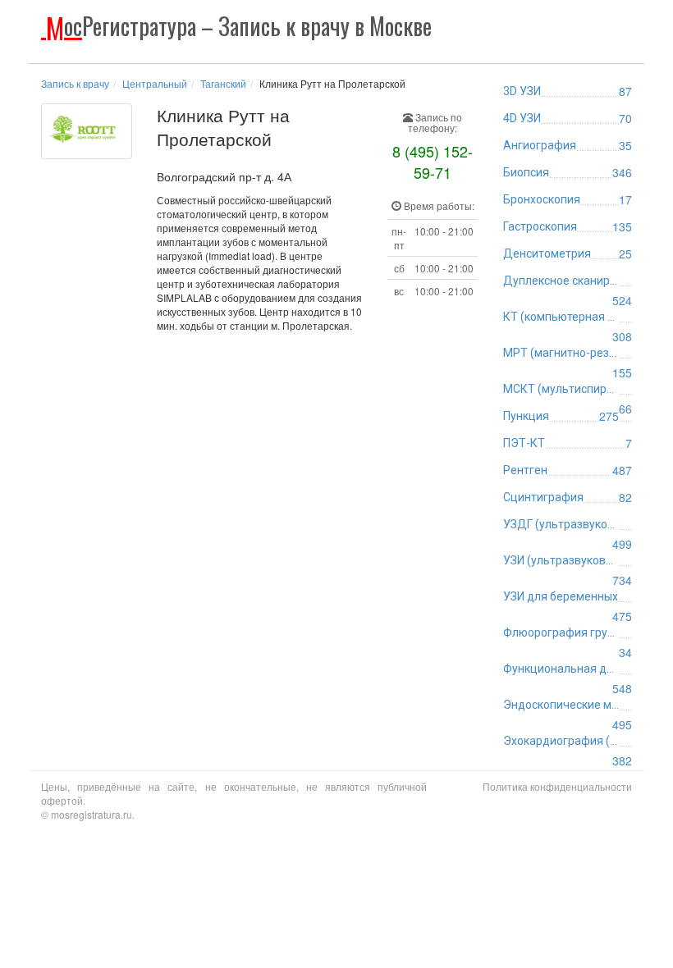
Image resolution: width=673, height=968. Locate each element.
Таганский (223, 83)
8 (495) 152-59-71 (432, 161)
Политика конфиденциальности (557, 786)
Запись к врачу (75, 83)
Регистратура (239, 26)
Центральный (154, 83)
